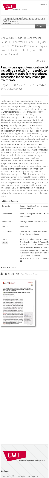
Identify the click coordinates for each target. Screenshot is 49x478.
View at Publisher (9, 267)
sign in (44, 5)
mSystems (7, 24)
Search (42, 26)
